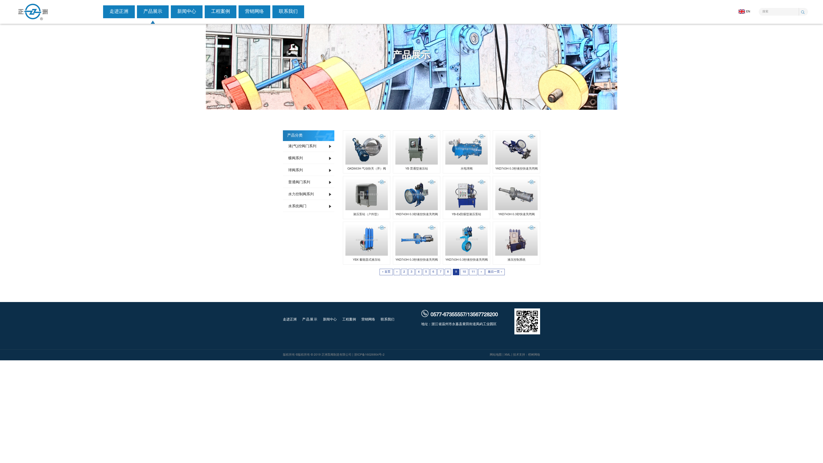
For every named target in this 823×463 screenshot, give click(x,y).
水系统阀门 (297, 206)
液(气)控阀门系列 (302, 146)
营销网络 (254, 11)
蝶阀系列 (295, 158)
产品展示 (152, 11)
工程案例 (220, 11)
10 (464, 272)
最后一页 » (495, 272)
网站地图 (496, 354)
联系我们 (288, 11)
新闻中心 (186, 11)
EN (748, 11)
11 (473, 272)
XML (507, 354)
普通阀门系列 (299, 182)
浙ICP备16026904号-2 (369, 354)
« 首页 (386, 272)
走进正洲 (119, 11)
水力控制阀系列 (301, 194)
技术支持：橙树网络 (526, 354)
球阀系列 (295, 170)
